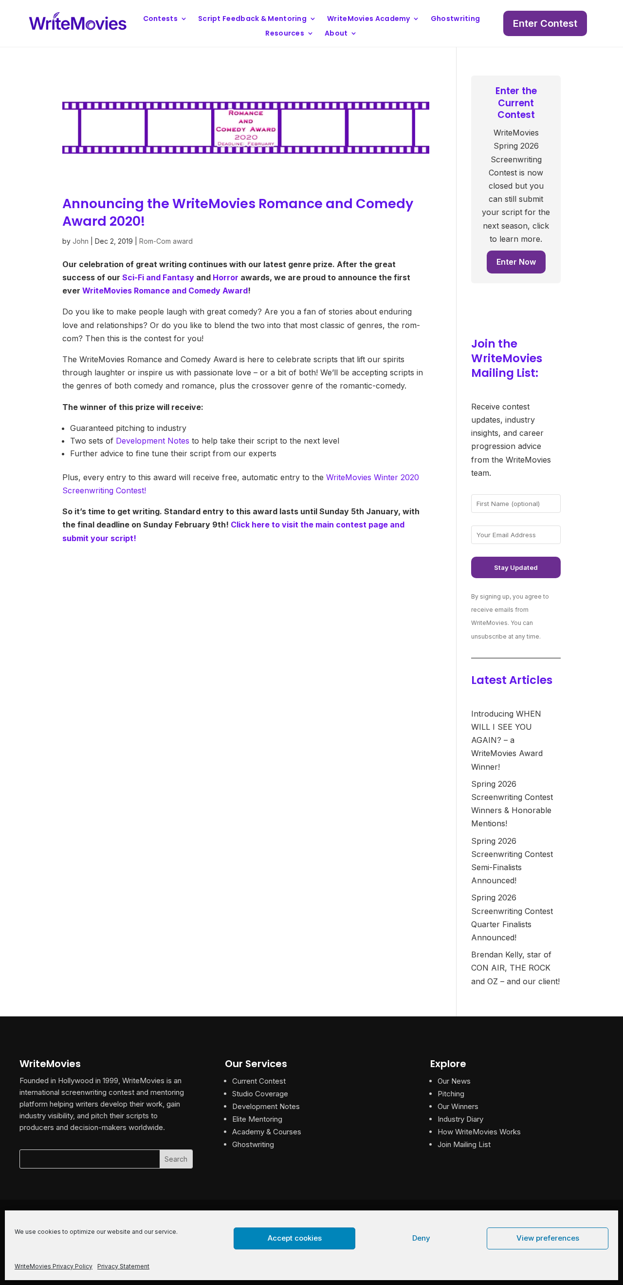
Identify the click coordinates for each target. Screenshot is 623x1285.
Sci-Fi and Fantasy (158, 277)
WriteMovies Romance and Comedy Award (165, 290)
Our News (454, 1081)
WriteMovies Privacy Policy (53, 1266)
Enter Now (516, 262)
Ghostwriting (455, 19)
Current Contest (259, 1081)
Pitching (451, 1093)
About (336, 34)
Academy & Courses (266, 1131)
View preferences (547, 1238)
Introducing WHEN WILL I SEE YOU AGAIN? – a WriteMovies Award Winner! (507, 740)
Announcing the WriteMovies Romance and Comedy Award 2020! (237, 212)
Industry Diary (460, 1119)
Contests (160, 19)
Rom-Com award (166, 241)
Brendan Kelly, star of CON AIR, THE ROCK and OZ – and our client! (515, 968)
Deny (421, 1238)
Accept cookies (295, 1238)
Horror (225, 277)
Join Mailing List (464, 1144)
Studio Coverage (260, 1093)
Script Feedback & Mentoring (252, 19)
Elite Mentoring (257, 1119)
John (81, 241)
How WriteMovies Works (479, 1131)
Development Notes (152, 441)
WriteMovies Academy (368, 19)
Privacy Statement (123, 1266)
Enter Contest (545, 23)
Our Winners (458, 1106)
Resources (284, 34)
